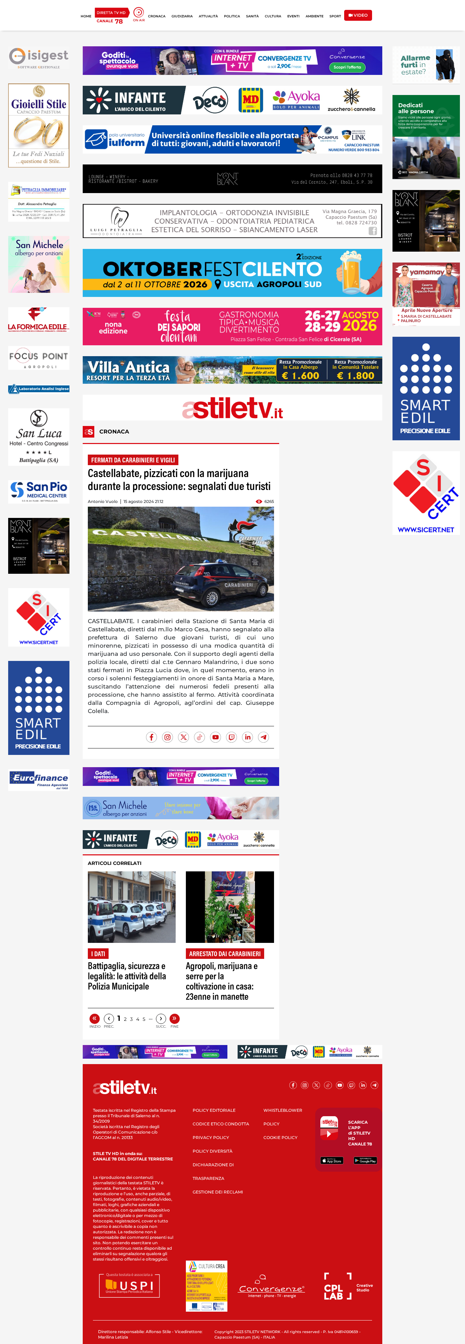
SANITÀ (252, 16)
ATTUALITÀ (208, 16)
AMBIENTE (314, 16)
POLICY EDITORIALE (214, 1110)
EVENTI (293, 16)
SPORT (335, 16)
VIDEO (360, 15)
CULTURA (273, 16)
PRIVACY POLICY (211, 1137)
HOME (86, 16)
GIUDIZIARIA (182, 16)
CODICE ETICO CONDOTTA (221, 1123)
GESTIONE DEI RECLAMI (218, 1192)
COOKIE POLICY (280, 1137)
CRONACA (156, 16)
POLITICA (232, 16)
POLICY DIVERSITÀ (213, 1151)
